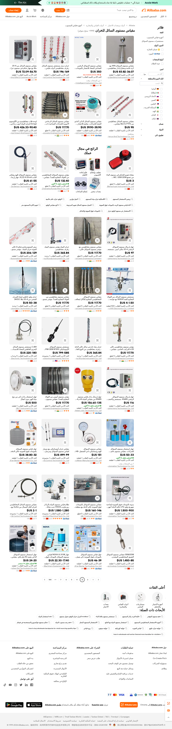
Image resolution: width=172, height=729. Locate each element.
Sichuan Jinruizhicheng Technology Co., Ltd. (120, 258)
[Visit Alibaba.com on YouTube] (10, 684)
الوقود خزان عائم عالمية (54, 199)
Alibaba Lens (156, 705)
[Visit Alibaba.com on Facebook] (31, 684)
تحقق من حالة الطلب (25, 663)
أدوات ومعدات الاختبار (116, 25)
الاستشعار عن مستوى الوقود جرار (119, 211)
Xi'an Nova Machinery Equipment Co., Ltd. (55, 566)
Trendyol (114, 717)
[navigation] (151, 303)
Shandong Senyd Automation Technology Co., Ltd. (120, 516)
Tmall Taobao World (73, 717)
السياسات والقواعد (126, 679)
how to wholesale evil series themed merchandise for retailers (137, 634)
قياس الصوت (136, 628)
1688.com (58, 717)
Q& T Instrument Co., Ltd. (26, 408)
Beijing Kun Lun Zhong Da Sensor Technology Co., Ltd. (23, 186)
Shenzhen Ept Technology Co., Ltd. (23, 568)
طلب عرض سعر (93, 658)
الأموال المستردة (60, 668)
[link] (168, 703)
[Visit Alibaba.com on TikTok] (4, 684)
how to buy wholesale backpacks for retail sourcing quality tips (52, 628)
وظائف (164, 668)
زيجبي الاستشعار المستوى (121, 199)
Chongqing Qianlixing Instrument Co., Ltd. (120, 77)
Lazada (86, 717)
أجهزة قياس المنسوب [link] (73, 25)
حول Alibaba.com (159, 647)
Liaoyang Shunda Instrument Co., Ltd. (55, 258)
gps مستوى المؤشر (154, 616)
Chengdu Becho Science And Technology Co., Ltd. (120, 136)
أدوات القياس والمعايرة (95, 25)
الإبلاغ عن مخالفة (60, 681)
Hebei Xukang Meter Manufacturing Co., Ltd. (87, 460)
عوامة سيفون (102, 628)
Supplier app (97, 705)
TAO (107, 717)
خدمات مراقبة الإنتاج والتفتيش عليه (119, 674)
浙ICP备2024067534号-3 (154, 725)
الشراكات (29, 674)
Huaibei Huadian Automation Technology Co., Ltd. (120, 466)
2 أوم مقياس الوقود (52, 205)
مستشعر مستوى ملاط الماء (105, 616)
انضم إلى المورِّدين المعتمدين (22, 668)
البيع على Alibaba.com (24, 653)
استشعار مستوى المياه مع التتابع (115, 622)
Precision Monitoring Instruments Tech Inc (55, 358)
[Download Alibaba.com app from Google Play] (14, 704)
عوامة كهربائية (120, 628)
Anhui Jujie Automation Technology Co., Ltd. (23, 308)
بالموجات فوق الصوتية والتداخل (89, 211)
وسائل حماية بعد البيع (125, 668)
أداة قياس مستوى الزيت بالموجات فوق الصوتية (114, 205)
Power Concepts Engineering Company (55, 133)
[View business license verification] (110, 725)
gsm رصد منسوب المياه (63, 622)
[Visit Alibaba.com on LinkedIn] (26, 684)
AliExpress (47, 717)
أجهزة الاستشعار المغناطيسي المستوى (147, 622)
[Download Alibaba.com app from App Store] (34, 704)
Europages (125, 717)
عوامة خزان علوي (155, 628)
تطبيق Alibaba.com (53, 705)
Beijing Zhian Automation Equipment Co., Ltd (23, 258)
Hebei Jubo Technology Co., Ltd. (88, 410)
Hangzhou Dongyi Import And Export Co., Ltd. (23, 133)
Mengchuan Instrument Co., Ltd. (120, 186)
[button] (68, 10)
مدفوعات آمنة (127, 653)
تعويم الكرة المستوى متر (29, 205)
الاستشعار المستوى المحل (88, 622)
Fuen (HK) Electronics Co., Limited (120, 308)
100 (50, 580)
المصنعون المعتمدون (92, 653)
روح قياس (87, 628)
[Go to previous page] (98, 579)
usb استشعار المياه (45, 616)
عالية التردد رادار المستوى (130, 616)
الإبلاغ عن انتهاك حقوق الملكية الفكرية (55, 675)
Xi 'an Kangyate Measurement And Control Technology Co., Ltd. (55, 77)
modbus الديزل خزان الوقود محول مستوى (73, 616)
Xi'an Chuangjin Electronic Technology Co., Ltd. (23, 358)
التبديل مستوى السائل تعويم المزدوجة (79, 205)
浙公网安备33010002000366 (129, 725)
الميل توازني (74, 199)
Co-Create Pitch (160, 658)
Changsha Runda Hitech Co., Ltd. (55, 188)
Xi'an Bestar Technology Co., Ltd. (23, 460)
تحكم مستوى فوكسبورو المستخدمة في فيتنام (32, 622)
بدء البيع (30, 658)
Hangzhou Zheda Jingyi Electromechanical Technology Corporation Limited (120, 566)
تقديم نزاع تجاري (60, 663)
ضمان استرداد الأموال (125, 658)
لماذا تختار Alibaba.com (157, 653)
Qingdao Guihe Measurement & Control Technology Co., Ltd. (55, 460)
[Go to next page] (44, 579)
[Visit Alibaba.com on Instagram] (15, 684)
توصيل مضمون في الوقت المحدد (120, 663)
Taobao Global (97, 717)
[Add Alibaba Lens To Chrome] (129, 704)
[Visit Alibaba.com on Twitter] (21, 684)
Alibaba (132, 25)
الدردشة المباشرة (60, 658)
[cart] (35, 11)
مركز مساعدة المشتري (58, 653)
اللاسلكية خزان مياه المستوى (95, 199)
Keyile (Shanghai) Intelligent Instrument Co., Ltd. (87, 83)
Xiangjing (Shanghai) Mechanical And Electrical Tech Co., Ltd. (55, 516)
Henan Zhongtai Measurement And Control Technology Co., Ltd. (87, 133)
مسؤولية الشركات (160, 663)
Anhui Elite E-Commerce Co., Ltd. (23, 77)
